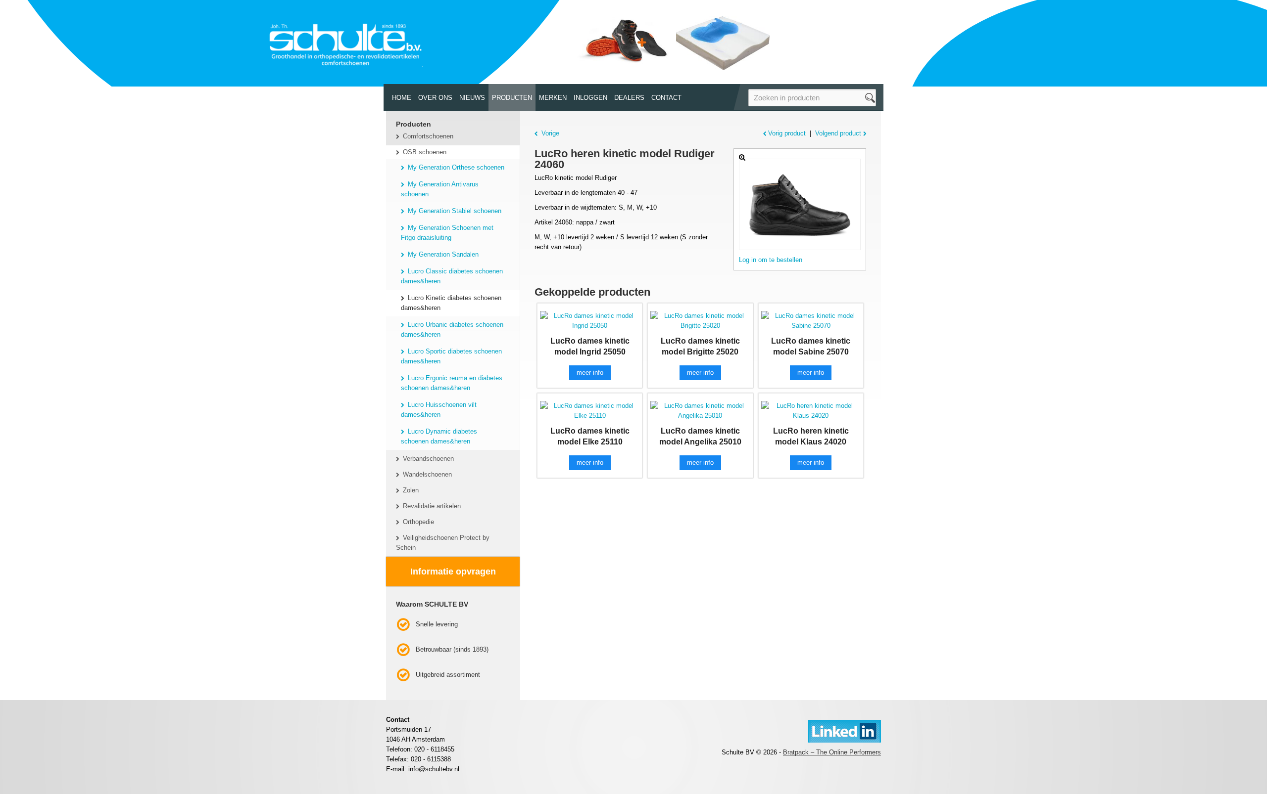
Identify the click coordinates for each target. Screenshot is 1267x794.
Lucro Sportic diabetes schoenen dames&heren (451, 356)
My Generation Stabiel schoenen (454, 211)
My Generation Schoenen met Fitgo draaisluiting (447, 232)
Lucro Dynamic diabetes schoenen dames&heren (439, 436)
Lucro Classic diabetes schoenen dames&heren (452, 276)
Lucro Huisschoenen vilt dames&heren (439, 409)
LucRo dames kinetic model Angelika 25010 (700, 436)
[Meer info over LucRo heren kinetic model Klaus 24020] (811, 410)
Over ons (435, 97)
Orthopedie (418, 522)
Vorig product (787, 133)
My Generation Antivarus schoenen (440, 189)
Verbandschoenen (428, 458)
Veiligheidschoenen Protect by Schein (442, 542)
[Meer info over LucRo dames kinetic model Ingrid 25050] (589, 320)
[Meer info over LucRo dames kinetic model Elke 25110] (589, 410)
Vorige (550, 133)
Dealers (629, 97)
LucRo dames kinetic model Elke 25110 (590, 436)
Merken (553, 97)
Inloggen (590, 97)
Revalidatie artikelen (432, 506)
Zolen (411, 490)
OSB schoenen (424, 152)
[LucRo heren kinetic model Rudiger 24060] (800, 204)
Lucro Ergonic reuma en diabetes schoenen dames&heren (451, 383)
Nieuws (472, 97)
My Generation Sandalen (443, 254)
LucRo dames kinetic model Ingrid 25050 (590, 346)
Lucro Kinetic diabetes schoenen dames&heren (451, 302)
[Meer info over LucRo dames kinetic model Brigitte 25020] (700, 320)
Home (401, 97)
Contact (666, 97)
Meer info (590, 372)
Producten (512, 97)
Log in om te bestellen (770, 260)
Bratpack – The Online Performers (832, 752)
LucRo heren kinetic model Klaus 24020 (811, 436)
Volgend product (838, 133)
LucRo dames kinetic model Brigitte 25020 (700, 346)
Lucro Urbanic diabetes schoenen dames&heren (452, 329)
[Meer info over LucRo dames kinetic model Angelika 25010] (700, 410)
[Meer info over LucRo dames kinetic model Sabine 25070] (811, 320)
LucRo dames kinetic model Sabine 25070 (810, 346)
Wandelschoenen (427, 474)
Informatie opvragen (453, 571)
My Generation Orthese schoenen (456, 167)
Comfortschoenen (428, 136)
